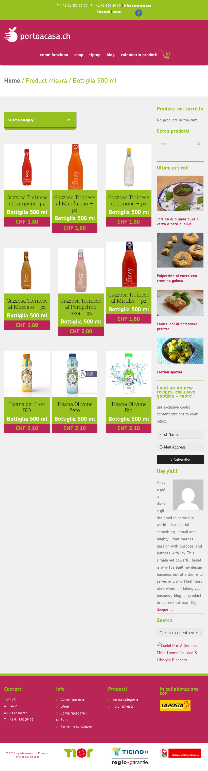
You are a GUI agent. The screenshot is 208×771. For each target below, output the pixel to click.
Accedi (117, 11)
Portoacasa (37, 35)
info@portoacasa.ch (137, 5)
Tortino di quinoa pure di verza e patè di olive (178, 221)
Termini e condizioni (76, 726)
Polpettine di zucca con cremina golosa (177, 278)
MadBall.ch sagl (29, 757)
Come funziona (72, 699)
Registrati (103, 11)
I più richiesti (123, 706)
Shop (65, 706)
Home (12, 80)
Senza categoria (125, 699)
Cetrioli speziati (170, 372)
